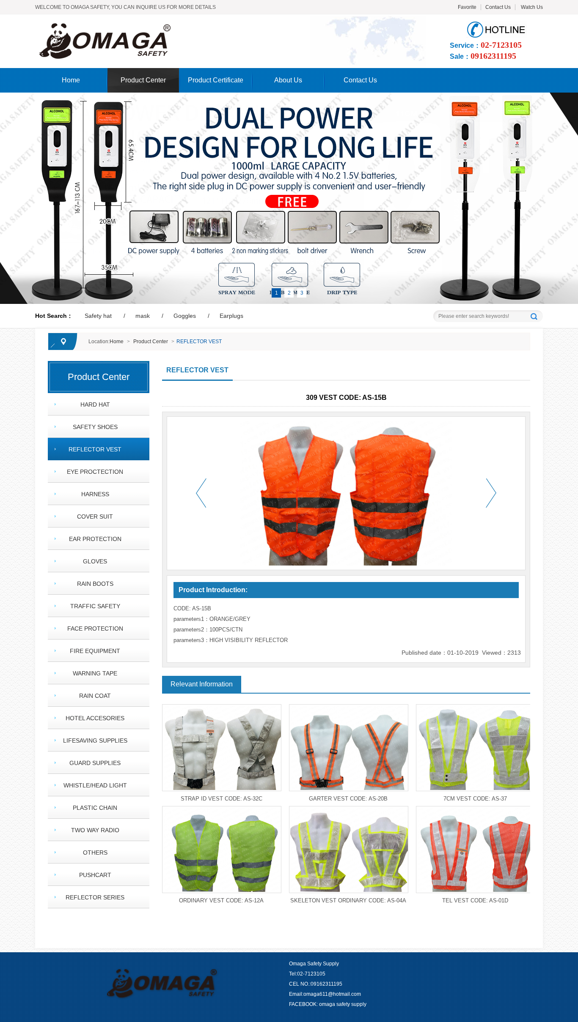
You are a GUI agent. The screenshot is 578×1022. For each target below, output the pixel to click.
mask (142, 315)
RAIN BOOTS (95, 583)
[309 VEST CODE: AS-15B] (167, 26)
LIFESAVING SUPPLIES (95, 740)
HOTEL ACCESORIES (95, 718)
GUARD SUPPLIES (95, 763)
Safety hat (98, 315)
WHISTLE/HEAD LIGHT (95, 785)
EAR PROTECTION (95, 539)
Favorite (467, 7)
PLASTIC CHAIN (95, 807)
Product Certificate (215, 80)
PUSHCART (95, 875)
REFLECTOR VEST (199, 341)
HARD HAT (95, 404)
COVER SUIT (95, 516)
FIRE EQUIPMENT (95, 651)
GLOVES (95, 561)
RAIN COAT (95, 695)
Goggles (184, 315)
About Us (288, 80)
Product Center (143, 80)
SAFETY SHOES (95, 427)
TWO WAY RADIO (95, 830)
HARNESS (95, 494)
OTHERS (95, 852)
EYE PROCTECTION (95, 471)
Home (71, 80)
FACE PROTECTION (95, 628)
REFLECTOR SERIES (95, 897)
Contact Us (498, 7)
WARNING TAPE (95, 673)
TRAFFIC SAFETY (95, 606)
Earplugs (231, 315)
